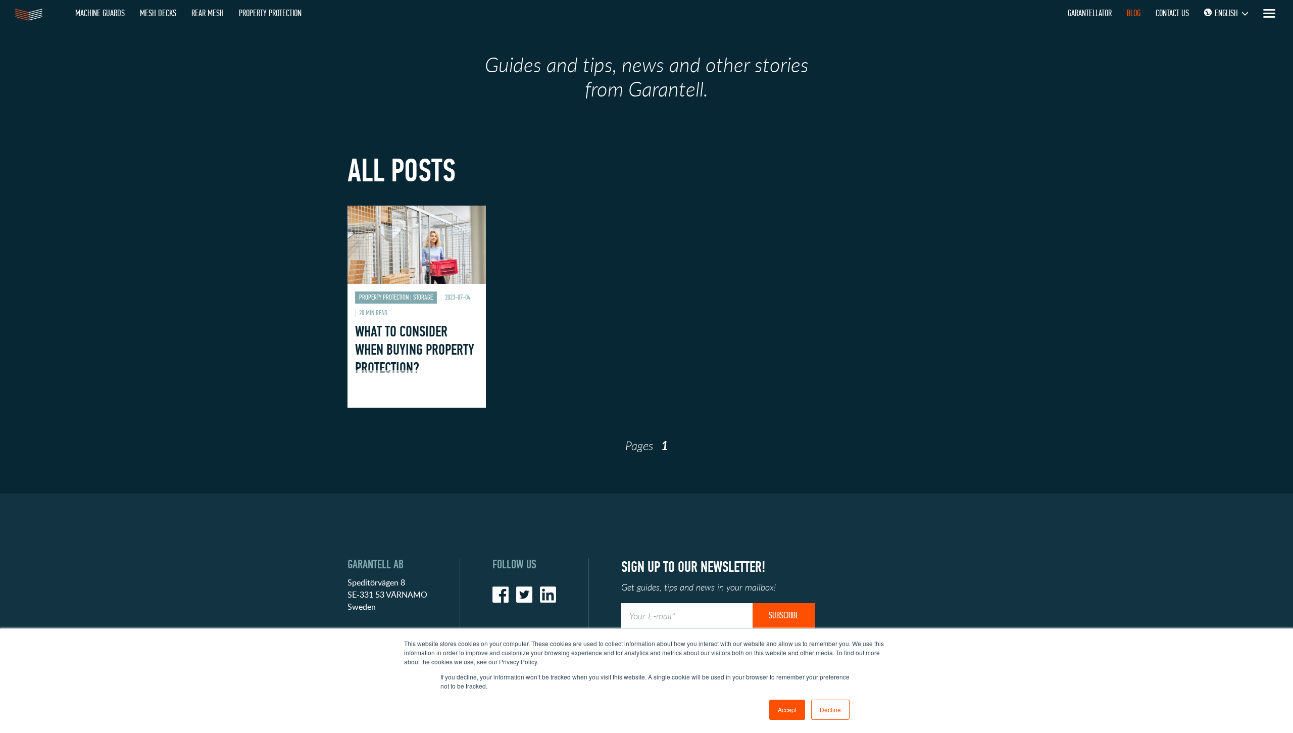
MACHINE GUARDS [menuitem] (100, 13)
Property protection (384, 297)
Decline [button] (830, 709)
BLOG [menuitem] (1133, 13)
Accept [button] (787, 709)
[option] (416, 314)
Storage (423, 297)
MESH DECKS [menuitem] (158, 13)
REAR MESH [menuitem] (207, 13)
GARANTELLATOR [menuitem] (1090, 13)
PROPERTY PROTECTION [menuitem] (270, 13)
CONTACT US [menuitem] (1172, 13)
